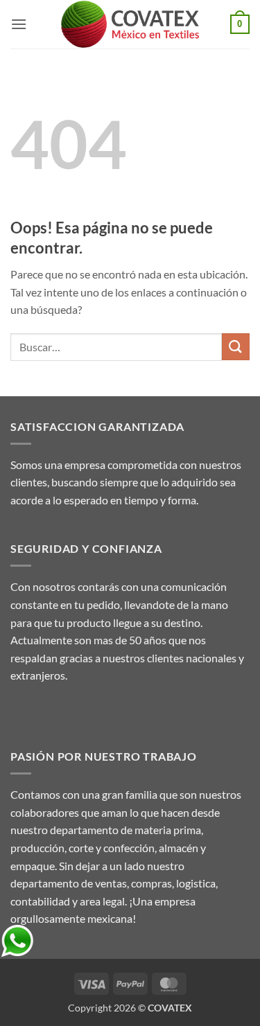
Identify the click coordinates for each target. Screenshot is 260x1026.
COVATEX (170, 1008)
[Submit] (236, 346)
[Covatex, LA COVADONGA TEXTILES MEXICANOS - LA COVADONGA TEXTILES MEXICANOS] (130, 24)
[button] (18, 24)
